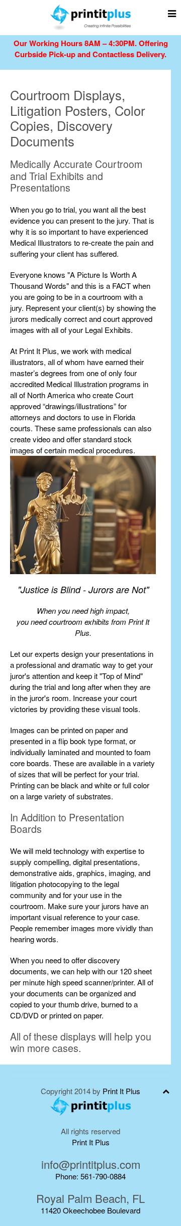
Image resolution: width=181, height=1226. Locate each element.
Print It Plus (121, 1091)
